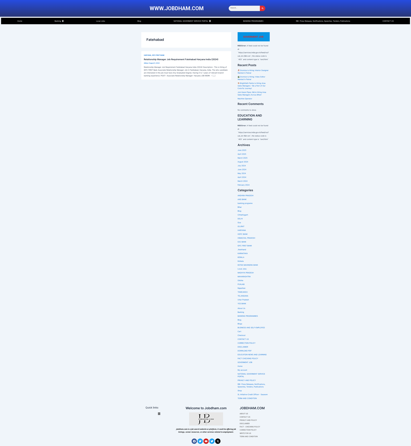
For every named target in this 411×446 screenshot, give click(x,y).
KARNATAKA (243, 253)
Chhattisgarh (243, 215)
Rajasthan (241, 288)
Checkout (241, 335)
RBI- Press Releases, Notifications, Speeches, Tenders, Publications (323, 21)
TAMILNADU (243, 292)
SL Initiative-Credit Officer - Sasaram (253, 394)
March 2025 (242, 158)
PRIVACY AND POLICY (247, 380)
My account (242, 370)
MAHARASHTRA (244, 276)
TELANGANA (243, 296)
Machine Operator (245, 99)
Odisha (240, 280)
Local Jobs (100, 21)
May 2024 (242, 173)
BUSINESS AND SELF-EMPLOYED (251, 327)
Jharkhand (242, 249)
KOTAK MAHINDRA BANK (248, 265)
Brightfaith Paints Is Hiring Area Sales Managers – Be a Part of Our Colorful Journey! (251, 85)
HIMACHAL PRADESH (246, 238)
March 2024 (242, 181)
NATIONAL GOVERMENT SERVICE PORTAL (191, 21)
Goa (239, 222)
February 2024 (243, 185)
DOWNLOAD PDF (245, 351)
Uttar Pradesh (243, 300)
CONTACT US (388, 21)
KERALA (241, 257)
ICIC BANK (242, 242)
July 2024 (242, 166)
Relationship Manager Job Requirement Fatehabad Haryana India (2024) (181, 59)
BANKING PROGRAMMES (253, 21)
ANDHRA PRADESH (245, 195)
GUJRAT (241, 226)
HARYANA (147, 55)
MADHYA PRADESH (246, 273)
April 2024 (242, 177)
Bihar (240, 207)
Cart (239, 331)
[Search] (262, 8)
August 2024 (243, 162)
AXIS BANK (242, 199)
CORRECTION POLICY (246, 343)
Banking (58, 21)
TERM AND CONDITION (247, 398)
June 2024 (242, 169)
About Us (241, 308)
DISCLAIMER (243, 347)
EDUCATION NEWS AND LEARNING (252, 354)
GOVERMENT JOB (245, 362)
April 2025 (242, 154)
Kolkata (241, 261)
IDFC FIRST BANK (158, 55)
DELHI (240, 219)
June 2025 (242, 150)
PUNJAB (241, 284)
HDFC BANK (243, 234)
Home (19, 21)
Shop (240, 391)
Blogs (240, 324)
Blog (139, 21)
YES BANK (242, 303)
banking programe (245, 203)
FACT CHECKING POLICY (248, 358)
